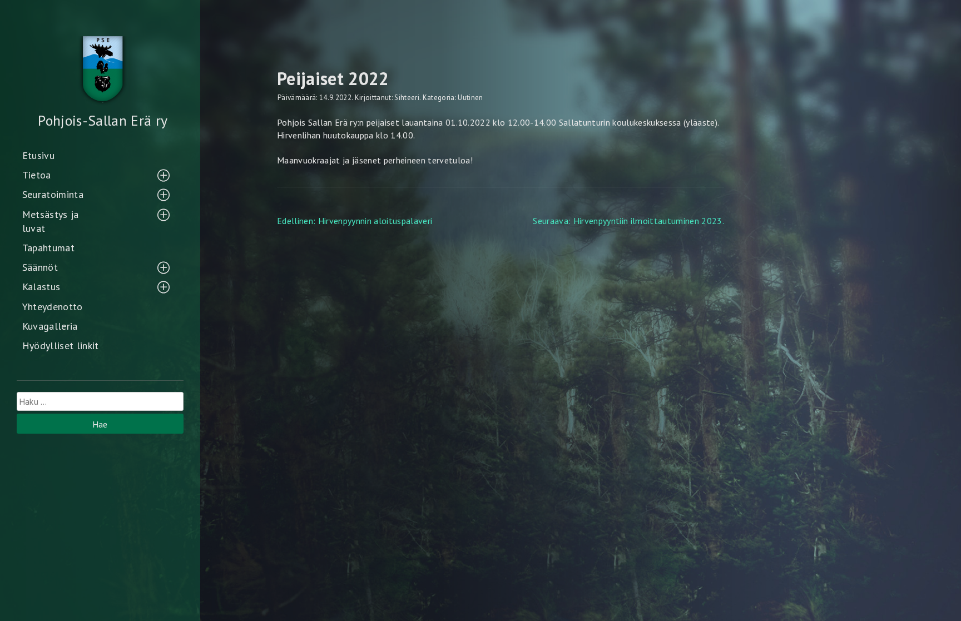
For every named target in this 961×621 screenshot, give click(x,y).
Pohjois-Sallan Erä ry (102, 120)
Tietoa (36, 174)
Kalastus (41, 286)
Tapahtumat (48, 247)
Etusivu (38, 155)
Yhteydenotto (52, 306)
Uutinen (470, 97)
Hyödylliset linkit (60, 345)
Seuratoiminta (52, 194)
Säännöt (40, 267)
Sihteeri (406, 97)
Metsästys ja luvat (50, 221)
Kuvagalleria (50, 326)
